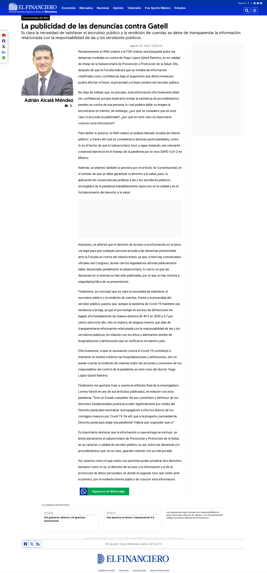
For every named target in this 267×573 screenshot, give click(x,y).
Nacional (103, 8)
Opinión (118, 8)
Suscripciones (139, 571)
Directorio (124, 571)
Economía (68, 8)
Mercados (86, 8)
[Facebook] (248, 3)
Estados (180, 8)
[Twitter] (252, 3)
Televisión (134, 8)
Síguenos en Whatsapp (108, 491)
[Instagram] (255, 3)
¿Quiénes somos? (106, 571)
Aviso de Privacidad (159, 571)
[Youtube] (258, 3)
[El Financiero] (32, 8)
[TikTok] (261, 3)
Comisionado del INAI (36, 17)
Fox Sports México (157, 8)
